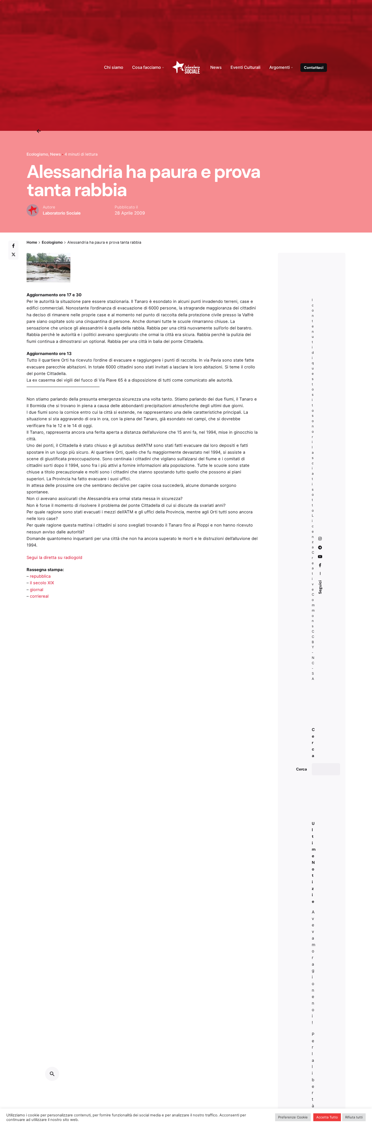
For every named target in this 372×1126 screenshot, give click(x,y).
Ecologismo (37, 154)
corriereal (39, 596)
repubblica (40, 576)
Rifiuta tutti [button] (354, 1117)
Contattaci (313, 67)
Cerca (301, 769)
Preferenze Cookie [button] (293, 1117)
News (55, 154)
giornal (36, 589)
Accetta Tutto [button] (327, 1117)
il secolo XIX (42, 582)
